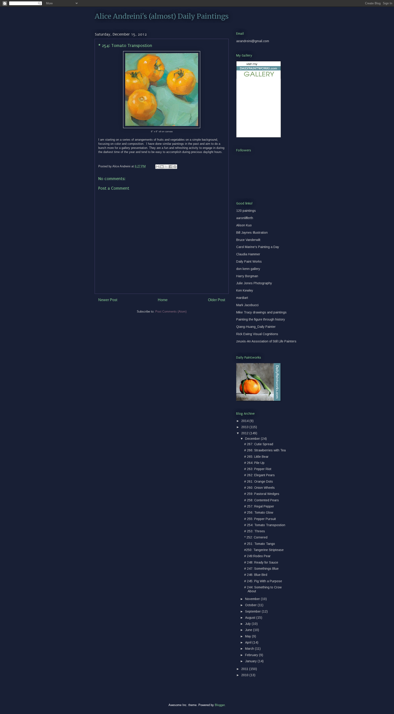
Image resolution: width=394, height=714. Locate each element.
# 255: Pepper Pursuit (260, 519)
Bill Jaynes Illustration (252, 232)
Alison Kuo (244, 225)
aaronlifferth (244, 218)
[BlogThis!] (162, 166)
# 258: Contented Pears (261, 500)
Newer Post (107, 300)
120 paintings (246, 210)
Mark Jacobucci (247, 305)
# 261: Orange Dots (258, 481)
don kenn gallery (248, 269)
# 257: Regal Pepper (259, 506)
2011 (245, 669)
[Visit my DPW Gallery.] (258, 77)
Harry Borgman (247, 276)
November (253, 599)
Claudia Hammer (248, 254)
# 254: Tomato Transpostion (264, 525)
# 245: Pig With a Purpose (263, 581)
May (248, 636)
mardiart (242, 298)
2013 (245, 427)
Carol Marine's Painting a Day (257, 247)
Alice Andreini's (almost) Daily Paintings (162, 16)
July (248, 624)
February (252, 655)
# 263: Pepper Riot (257, 469)
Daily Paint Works (249, 261)
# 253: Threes (254, 531)
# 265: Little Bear (256, 456)
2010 (245, 675)
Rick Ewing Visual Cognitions (257, 334)
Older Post (216, 300)
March (250, 648)
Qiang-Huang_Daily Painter (256, 327)
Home (163, 300)
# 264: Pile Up (254, 463)
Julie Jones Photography (254, 283)
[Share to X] (166, 166)
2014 (245, 421)
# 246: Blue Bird (255, 575)
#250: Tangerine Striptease (264, 550)
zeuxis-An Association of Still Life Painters (266, 341)
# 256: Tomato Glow (258, 512)
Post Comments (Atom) (171, 311)
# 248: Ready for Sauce (261, 562)
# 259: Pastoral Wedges (261, 494)
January (251, 661)
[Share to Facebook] (170, 166)
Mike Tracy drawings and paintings (261, 312)
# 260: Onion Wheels (259, 487)
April (248, 642)
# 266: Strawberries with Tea (265, 450)
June (249, 630)
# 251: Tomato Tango (259, 544)
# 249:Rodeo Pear (257, 556)
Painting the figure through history (260, 319)
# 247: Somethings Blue (261, 568)
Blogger (220, 705)
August (250, 617)
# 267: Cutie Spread (258, 444)
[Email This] (157, 166)
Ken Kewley (244, 290)
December (253, 438)
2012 (245, 433)
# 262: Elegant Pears (259, 475)
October (251, 605)
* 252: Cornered (255, 537)
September (253, 611)
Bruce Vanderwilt (248, 240)
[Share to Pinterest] (175, 166)
